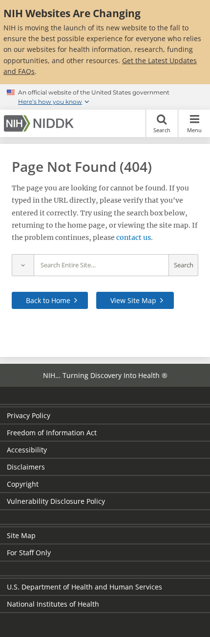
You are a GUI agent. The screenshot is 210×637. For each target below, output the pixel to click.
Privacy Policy (28, 415)
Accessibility (27, 449)
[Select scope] (23, 265)
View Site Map (133, 300)
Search (161, 130)
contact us (133, 237)
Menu (194, 130)
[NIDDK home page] (40, 123)
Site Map (21, 535)
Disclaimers (26, 467)
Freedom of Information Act (52, 432)
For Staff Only (29, 552)
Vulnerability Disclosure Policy (56, 501)
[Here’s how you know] (105, 97)
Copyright (23, 484)
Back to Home (48, 300)
